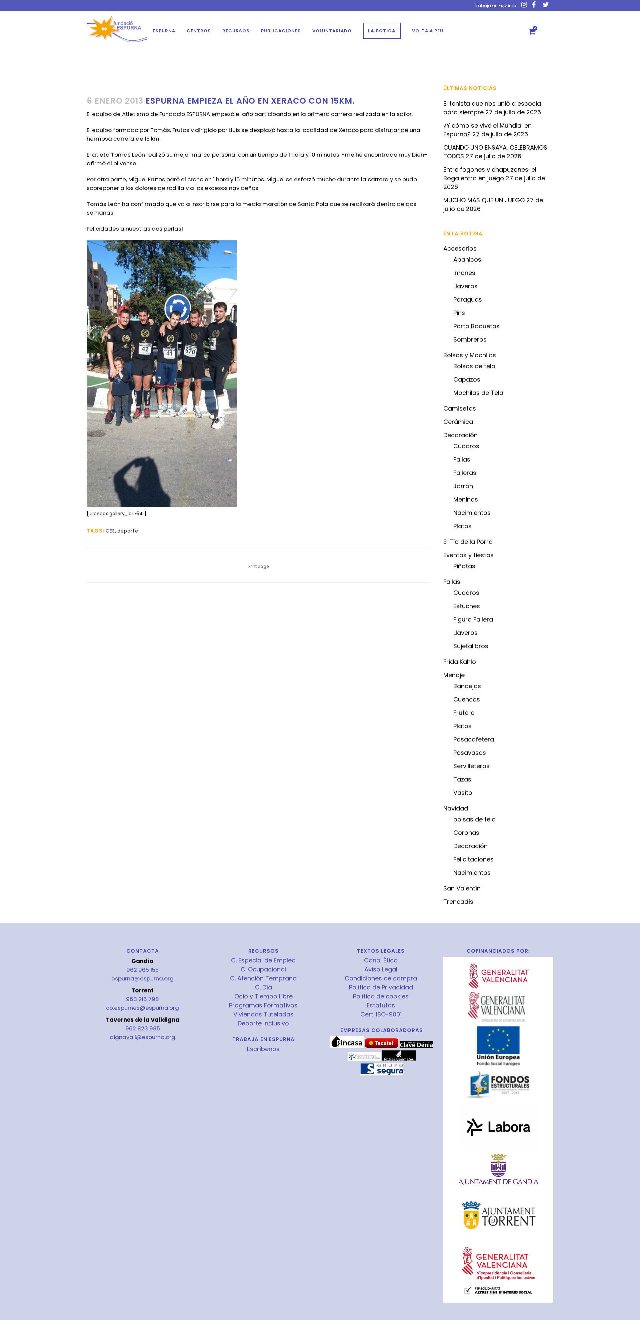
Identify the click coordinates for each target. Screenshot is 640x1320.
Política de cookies (381, 996)
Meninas (465, 499)
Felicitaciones (473, 859)
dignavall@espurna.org (142, 1037)
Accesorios (460, 248)
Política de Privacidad (381, 987)
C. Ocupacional (263, 969)
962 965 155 (142, 970)
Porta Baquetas (476, 326)
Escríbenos (263, 1049)
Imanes (464, 273)
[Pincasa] (347, 1046)
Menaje (454, 675)
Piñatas (464, 566)
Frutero (464, 712)
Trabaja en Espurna (495, 5)
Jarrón (463, 486)
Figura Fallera (473, 619)
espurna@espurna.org (142, 978)
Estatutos (381, 1005)
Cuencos (466, 699)
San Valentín (462, 888)
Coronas (466, 832)
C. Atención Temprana (263, 978)
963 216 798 (142, 999)
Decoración (460, 435)
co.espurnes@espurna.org (142, 1008)
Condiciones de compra (381, 978)
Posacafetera (473, 739)
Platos (462, 526)
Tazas (462, 779)
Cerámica (458, 422)
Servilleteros (471, 766)
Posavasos (469, 752)
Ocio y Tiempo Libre (263, 996)
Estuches (466, 606)
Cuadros (466, 446)
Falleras (464, 473)
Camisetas (459, 408)
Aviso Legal (380, 969)
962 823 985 (142, 1028)
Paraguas (467, 299)
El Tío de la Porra (468, 542)
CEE (110, 531)
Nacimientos (472, 513)
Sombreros (470, 339)
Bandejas (467, 686)
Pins (459, 313)
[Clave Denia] (416, 1046)
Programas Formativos (263, 1005)
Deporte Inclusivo (263, 1023)
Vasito (462, 792)
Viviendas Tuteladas (263, 1014)
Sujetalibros (470, 646)
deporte (127, 531)
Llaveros (465, 286)
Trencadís (458, 901)
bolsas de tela (474, 819)
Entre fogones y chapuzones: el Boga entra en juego (489, 173)
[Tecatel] (381, 1046)
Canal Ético (381, 960)
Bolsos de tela (474, 366)
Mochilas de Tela (478, 393)
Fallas (461, 459)
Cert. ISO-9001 (381, 1014)
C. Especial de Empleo (263, 960)
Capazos (466, 379)
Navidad (455, 808)
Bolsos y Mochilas (469, 355)
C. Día (263, 987)
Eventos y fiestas (468, 555)
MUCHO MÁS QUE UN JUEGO (484, 200)
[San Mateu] (399, 1059)
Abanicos (467, 259)
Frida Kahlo (459, 662)
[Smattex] (364, 1059)
